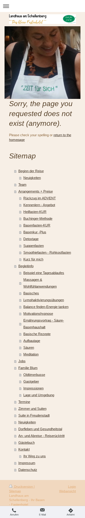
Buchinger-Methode (37, 218)
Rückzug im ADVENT (39, 198)
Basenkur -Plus (34, 232)
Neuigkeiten (32, 178)
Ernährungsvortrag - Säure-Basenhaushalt (43, 323)
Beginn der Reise (31, 171)
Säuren (28, 347)
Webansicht (67, 491)
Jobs (22, 361)
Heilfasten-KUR (34, 212)
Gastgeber (31, 381)
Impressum (26, 463)
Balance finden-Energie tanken (45, 307)
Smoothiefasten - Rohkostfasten (47, 252)
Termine (24, 402)
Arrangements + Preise (35, 191)
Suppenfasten (33, 246)
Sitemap (15, 491)
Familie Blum (28, 368)
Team (22, 184)
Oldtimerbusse (34, 375)
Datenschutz (27, 470)
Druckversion (23, 486)
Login (72, 486)
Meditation (31, 354)
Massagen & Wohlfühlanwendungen (40, 283)
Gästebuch (26, 442)
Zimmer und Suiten (32, 409)
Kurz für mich (33, 259)
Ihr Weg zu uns (34, 456)
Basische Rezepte (37, 334)
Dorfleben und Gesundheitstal (40, 429)
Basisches (31, 293)
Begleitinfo (26, 266)
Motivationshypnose (38, 313)
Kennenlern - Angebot (39, 205)
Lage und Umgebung (38, 395)
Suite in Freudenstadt (34, 415)
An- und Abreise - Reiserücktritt (41, 436)
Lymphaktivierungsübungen (43, 300)
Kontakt (24, 449)
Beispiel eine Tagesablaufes (43, 273)
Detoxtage (31, 239)
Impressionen (33, 388)
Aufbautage (31, 341)
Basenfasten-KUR (36, 225)
